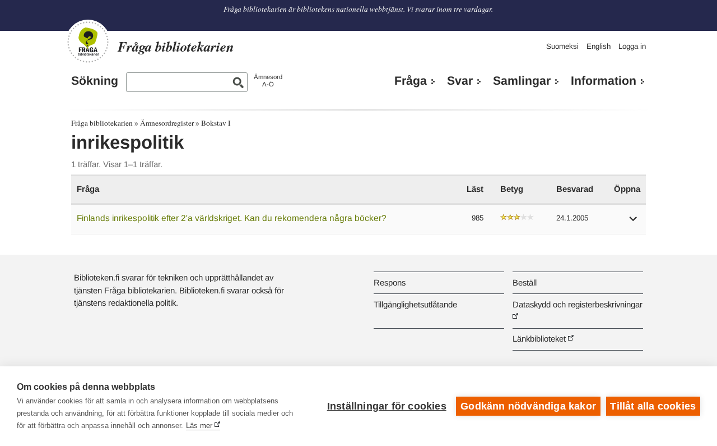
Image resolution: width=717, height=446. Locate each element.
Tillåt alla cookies (653, 406)
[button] (633, 222)
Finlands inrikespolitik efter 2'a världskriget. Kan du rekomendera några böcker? (232, 218)
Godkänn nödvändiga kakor (528, 406)
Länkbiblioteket (539, 338)
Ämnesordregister (167, 123)
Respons (390, 282)
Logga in (632, 46)
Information (603, 81)
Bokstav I (215, 123)
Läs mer (199, 425)
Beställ (525, 282)
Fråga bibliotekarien (102, 123)
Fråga (410, 81)
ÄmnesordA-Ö (268, 80)
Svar (460, 81)
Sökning (94, 81)
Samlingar (522, 81)
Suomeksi (562, 46)
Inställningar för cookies (386, 406)
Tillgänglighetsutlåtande (415, 304)
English (598, 46)
